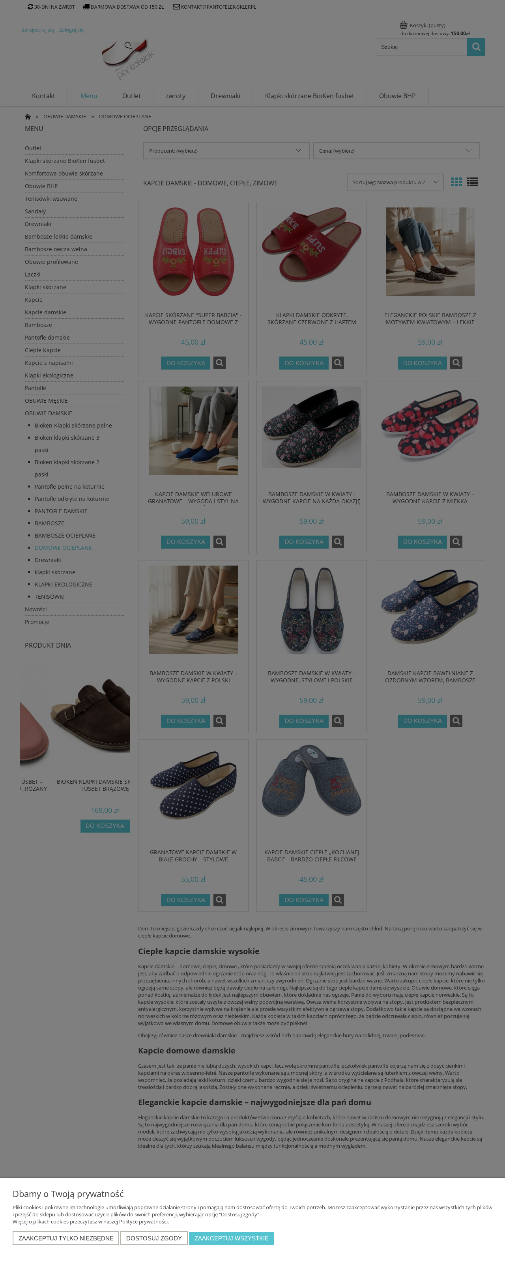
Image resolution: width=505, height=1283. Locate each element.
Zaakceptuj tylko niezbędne (66, 1238)
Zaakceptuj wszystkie (232, 1238)
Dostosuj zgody (154, 1238)
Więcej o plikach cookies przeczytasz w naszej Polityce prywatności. (91, 1221)
